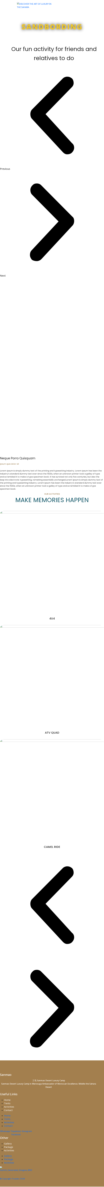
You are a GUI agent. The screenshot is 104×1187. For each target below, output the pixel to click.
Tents (7, 1103)
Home (7, 1099)
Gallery (8, 1143)
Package (8, 1147)
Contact (8, 1110)
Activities (9, 1106)
